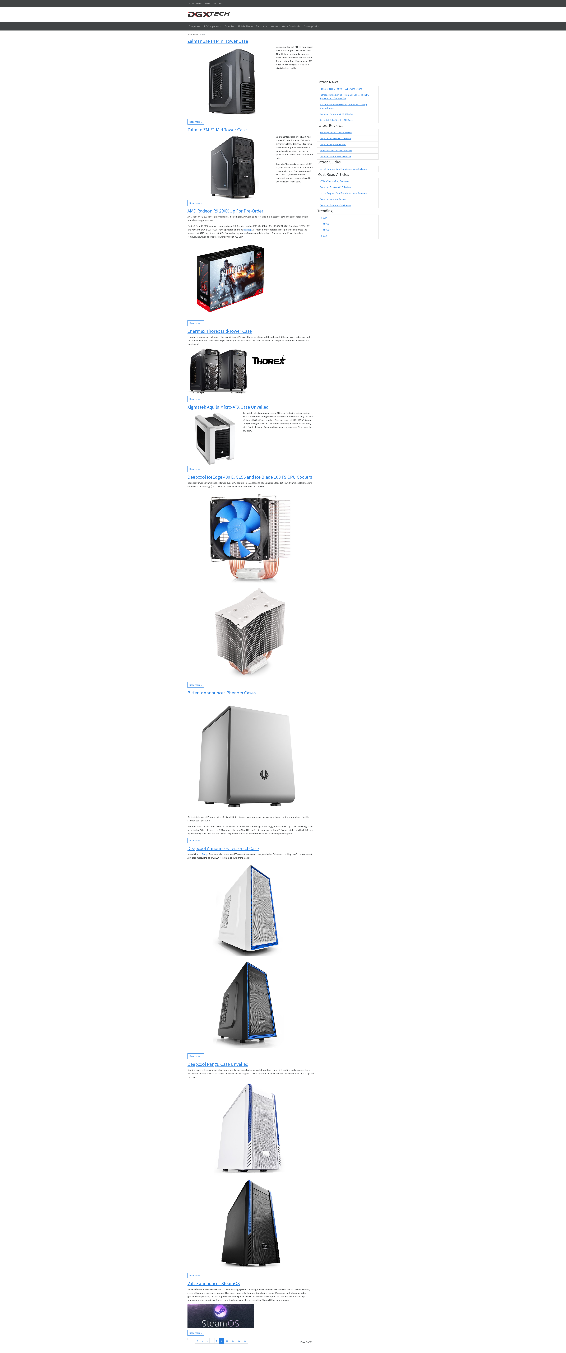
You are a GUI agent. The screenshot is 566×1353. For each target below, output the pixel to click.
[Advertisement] (307, 14)
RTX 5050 (324, 229)
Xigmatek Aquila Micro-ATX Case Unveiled (228, 407)
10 (227, 1340)
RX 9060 (324, 217)
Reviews (199, 3)
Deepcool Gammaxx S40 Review (335, 156)
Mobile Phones (245, 26)
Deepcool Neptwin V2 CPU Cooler (336, 113)
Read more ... (195, 121)
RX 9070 (324, 235)
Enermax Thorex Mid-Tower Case (219, 331)
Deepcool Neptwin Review (333, 144)
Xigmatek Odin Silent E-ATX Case (336, 119)
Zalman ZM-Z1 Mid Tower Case (217, 130)
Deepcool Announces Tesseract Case (223, 848)
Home (191, 3)
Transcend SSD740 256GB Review (336, 150)
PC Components (212, 26)
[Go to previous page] (193, 1339)
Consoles (229, 26)
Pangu (205, 854)
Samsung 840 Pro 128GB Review (336, 132)
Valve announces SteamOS (213, 1283)
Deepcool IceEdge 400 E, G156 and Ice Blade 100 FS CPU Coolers (249, 477)
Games (274, 26)
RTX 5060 (324, 223)
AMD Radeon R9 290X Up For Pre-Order (225, 211)
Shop (214, 3)
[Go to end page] (254, 1339)
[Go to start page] (189, 1339)
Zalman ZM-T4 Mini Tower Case (217, 41)
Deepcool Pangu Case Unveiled (217, 1064)
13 (245, 1340)
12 (239, 1340)
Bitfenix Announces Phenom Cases (221, 693)
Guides (207, 3)
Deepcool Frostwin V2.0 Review (335, 138)
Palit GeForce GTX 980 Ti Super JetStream (341, 88)
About (221, 3)
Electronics (261, 26)
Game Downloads (291, 26)
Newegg (247, 229)
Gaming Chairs (311, 26)
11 (233, 1340)
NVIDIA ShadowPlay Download (335, 181)
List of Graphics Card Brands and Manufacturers (343, 168)
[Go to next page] (250, 1339)
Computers (194, 26)
